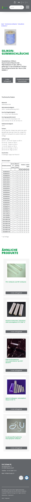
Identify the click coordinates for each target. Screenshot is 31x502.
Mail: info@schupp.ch (8, 473)
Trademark (7, 498)
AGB (3, 498)
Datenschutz (4, 495)
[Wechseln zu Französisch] (27, 2)
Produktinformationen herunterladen (23, 80)
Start (2, 24)
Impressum (10, 495)
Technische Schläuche (11, 24)
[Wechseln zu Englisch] (23, 2)
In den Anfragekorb (7, 80)
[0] (15, 2)
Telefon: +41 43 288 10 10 (9, 470)
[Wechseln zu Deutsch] (19, 2)
